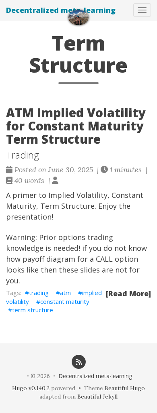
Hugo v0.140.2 (31, 388)
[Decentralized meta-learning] (78, 17)
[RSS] (78, 361)
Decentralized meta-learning (61, 10)
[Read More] (128, 293)
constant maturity (64, 301)
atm (65, 293)
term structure (32, 310)
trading (39, 293)
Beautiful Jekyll (97, 396)
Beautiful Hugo (125, 388)
